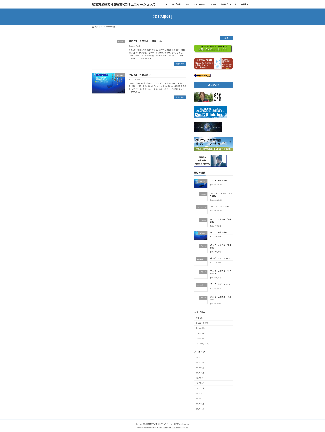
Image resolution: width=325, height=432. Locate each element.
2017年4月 (200, 393)
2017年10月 (200, 362)
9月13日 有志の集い (140, 74)
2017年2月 (200, 404)
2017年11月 (200, 357)
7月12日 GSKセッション (220, 284)
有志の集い (201, 338)
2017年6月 (200, 383)
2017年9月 (200, 368)
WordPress (149, 428)
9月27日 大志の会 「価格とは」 (146, 41)
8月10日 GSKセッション (220, 258)
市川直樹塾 (200, 328)
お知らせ (199, 318)
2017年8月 (200, 373)
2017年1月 (200, 409)
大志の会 (201, 333)
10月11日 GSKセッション (221, 206)
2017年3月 (200, 398)
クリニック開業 (202, 323)
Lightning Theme (162, 428)
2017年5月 (200, 388)
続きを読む (180, 64)
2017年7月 (200, 378)
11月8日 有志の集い (218, 181)
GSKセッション (203, 344)
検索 (226, 38)
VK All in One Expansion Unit (179, 428)
